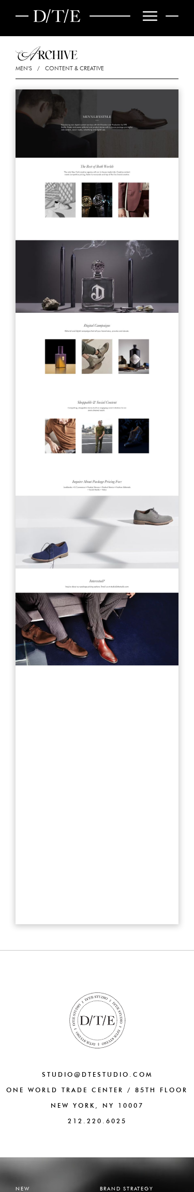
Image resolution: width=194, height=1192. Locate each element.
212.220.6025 (97, 1121)
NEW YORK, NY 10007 (97, 1105)
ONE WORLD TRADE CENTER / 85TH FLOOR (97, 1090)
